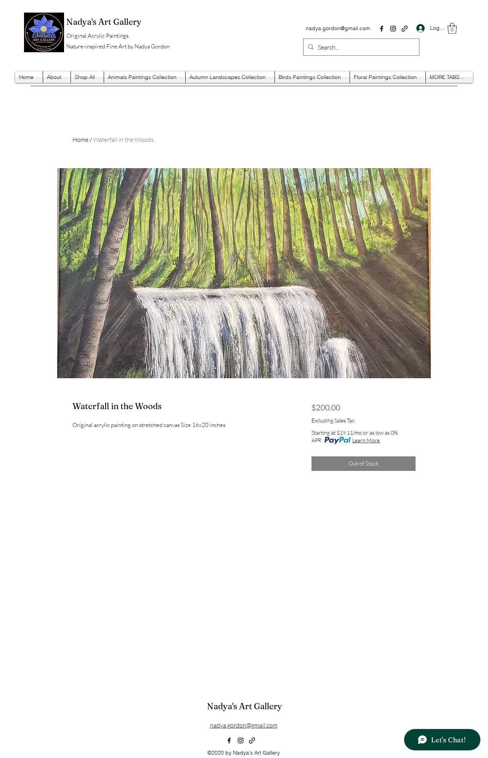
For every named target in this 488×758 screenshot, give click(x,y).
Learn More (366, 440)
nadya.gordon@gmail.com (338, 28)
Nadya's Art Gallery (244, 706)
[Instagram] (393, 28)
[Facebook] (381, 28)
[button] (452, 28)
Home (80, 139)
